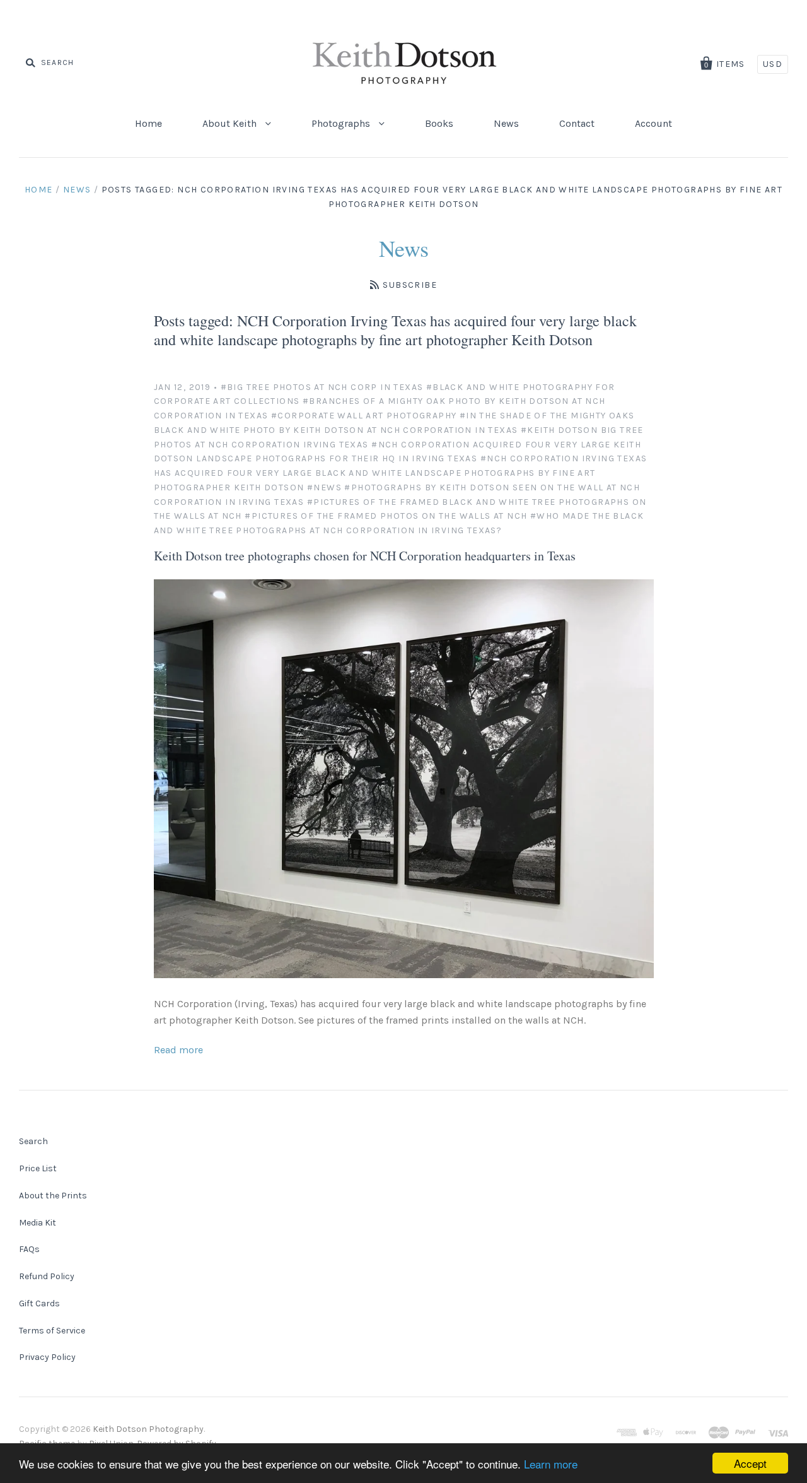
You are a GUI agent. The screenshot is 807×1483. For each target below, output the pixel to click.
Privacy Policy (47, 1357)
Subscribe (410, 285)
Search (33, 1141)
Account (653, 123)
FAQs (29, 1249)
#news (324, 487)
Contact (577, 123)
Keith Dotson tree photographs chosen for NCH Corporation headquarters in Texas (365, 555)
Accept (750, 1463)
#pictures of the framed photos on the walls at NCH (386, 516)
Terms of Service (52, 1330)
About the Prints (53, 1195)
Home (148, 123)
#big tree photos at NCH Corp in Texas (322, 387)
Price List (38, 1168)
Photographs (342, 123)
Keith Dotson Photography (148, 1429)
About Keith (230, 123)
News (506, 123)
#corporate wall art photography (363, 415)
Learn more (551, 1464)
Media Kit (37, 1222)
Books (439, 123)
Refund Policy (46, 1276)
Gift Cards (39, 1303)
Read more (178, 1050)
